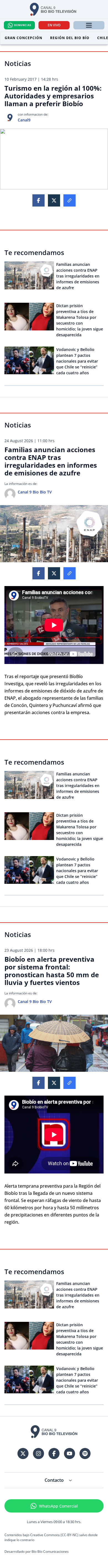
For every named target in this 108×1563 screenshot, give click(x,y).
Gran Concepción (23, 37)
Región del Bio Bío (69, 37)
